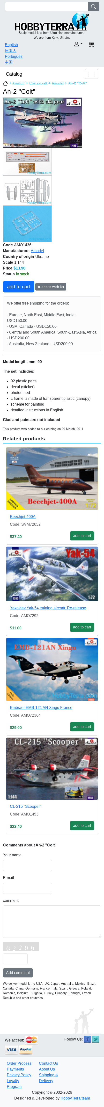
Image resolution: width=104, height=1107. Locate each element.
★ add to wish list (50, 287)
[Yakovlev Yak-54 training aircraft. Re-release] (52, 574)
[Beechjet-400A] (52, 478)
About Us (47, 1069)
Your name (12, 855)
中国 (9, 62)
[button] (68, 44)
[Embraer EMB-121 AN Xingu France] (52, 669)
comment (11, 900)
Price (7, 268)
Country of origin (18, 257)
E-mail (8, 878)
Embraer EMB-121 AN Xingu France (41, 708)
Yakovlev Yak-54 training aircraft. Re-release (48, 608)
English (11, 45)
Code (8, 245)
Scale (8, 262)
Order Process (19, 1063)
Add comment (18, 973)
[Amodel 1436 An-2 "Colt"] (42, 122)
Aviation (18, 83)
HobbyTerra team (75, 1098)
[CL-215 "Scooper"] (52, 769)
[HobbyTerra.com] (52, 21)
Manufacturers (16, 251)
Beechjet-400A (23, 517)
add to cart (18, 286)
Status (9, 274)
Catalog (14, 74)
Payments (15, 1069)
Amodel (57, 83)
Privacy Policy (19, 1075)
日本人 (10, 51)
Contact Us (48, 1063)
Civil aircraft (38, 83)
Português (13, 56)
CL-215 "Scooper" (25, 806)
